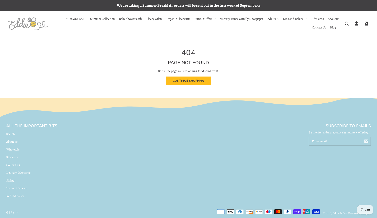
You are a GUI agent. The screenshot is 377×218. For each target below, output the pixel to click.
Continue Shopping (188, 81)
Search (10, 134)
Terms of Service (16, 188)
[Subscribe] (366, 141)
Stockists (12, 157)
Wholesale (12, 149)
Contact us (13, 165)
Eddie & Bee (340, 213)
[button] (346, 23)
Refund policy (15, 196)
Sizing (10, 180)
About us (11, 142)
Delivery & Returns (18, 173)
